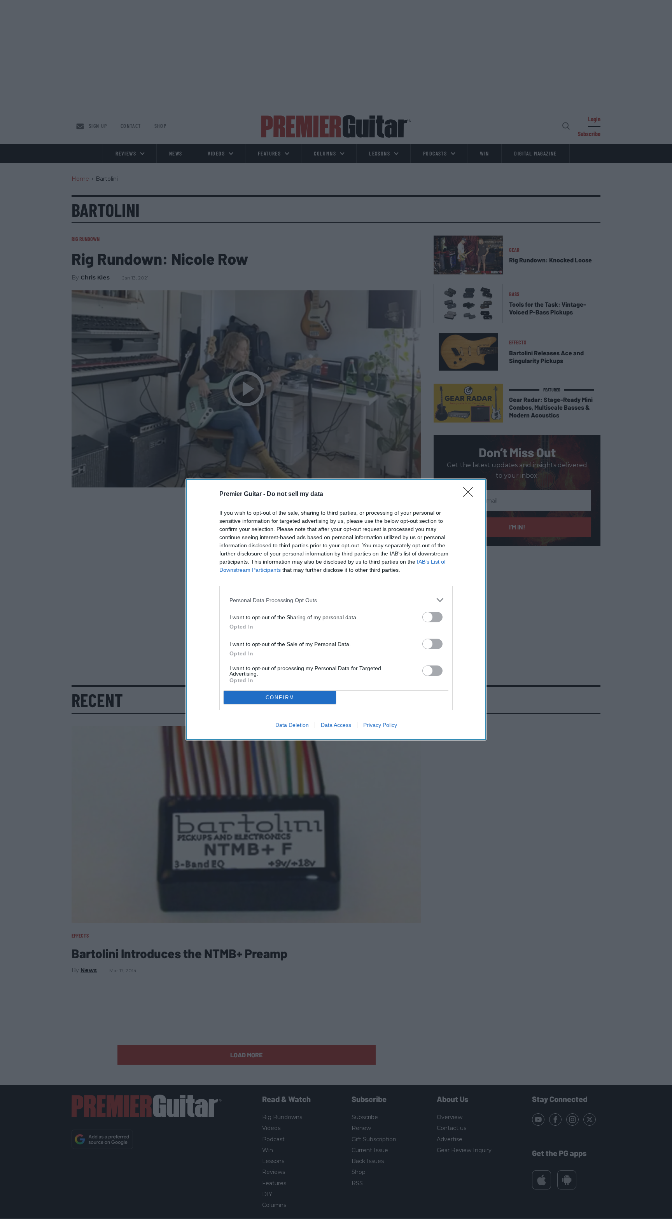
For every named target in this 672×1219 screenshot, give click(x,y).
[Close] (470, 494)
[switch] (432, 617)
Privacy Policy (380, 725)
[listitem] (336, 600)
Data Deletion (292, 725)
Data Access (336, 725)
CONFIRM (280, 697)
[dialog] (336, 609)
